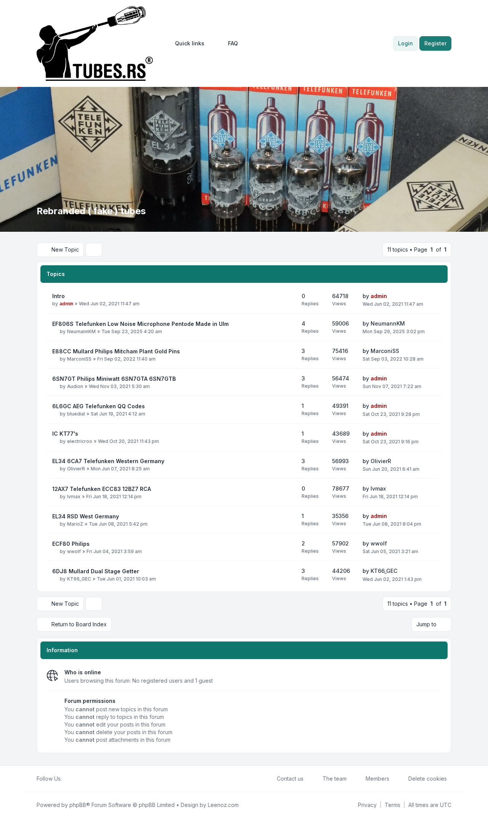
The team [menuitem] (335, 778)
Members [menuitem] (377, 778)
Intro (58, 296)
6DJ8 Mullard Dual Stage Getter (95, 571)
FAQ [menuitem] (233, 43)
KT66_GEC (79, 579)
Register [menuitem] (435, 43)
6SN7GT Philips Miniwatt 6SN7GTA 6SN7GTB (114, 378)
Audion (75, 386)
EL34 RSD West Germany (85, 516)
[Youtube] (78, 778)
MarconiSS (79, 359)
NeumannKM (81, 331)
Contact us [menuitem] (290, 778)
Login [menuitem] (405, 43)
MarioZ (75, 524)
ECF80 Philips (71, 544)
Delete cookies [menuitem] (427, 778)
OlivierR (76, 469)
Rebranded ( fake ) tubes (91, 211)
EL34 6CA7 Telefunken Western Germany (108, 461)
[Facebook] (66, 778)
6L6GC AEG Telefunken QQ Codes (98, 406)
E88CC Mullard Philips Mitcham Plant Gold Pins (116, 351)
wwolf (74, 551)
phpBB (77, 805)
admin (66, 303)
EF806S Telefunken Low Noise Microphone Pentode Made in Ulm (140, 324)
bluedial (76, 414)
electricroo (79, 441)
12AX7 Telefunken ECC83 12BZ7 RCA (101, 489)
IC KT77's (65, 433)
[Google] (84, 778)
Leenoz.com (223, 805)
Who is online (82, 672)
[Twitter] (72, 778)
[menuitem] (186, 43)
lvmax (73, 496)
